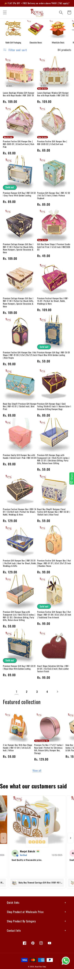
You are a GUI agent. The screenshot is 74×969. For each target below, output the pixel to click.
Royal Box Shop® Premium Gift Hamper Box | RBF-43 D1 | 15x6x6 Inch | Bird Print (20, 406)
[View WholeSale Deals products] (58, 28)
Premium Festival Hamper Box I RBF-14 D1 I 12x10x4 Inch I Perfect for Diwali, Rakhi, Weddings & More (19, 512)
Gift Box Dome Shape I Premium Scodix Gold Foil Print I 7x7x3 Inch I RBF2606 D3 (53, 247)
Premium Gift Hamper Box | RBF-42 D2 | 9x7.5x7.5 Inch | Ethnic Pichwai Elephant (53, 196)
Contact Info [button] (14, 930)
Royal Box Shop (40, 966)
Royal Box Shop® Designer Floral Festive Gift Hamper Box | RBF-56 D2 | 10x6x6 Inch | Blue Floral (53, 512)
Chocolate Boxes (36, 42)
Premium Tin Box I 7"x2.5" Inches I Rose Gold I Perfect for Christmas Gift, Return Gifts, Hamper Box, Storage (48, 749)
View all (37, 770)
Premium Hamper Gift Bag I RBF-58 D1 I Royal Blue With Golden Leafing (19, 667)
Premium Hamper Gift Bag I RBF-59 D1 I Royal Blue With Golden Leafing (53, 353)
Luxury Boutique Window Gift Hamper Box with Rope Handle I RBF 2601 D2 (53, 94)
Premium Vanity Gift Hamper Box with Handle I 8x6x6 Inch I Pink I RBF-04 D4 (20, 456)
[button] (5, 12)
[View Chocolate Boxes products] (35, 28)
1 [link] (16, 691)
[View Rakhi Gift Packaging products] (13, 28)
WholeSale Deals (58, 42)
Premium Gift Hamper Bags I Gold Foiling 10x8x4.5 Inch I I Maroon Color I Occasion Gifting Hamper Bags (54, 406)
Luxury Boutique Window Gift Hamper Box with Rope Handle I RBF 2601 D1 (18, 94)
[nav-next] (70, 838)
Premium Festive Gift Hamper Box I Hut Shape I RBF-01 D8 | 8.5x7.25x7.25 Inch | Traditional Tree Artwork (54, 615)
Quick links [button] (13, 902)
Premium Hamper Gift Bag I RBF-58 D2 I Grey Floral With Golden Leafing (19, 194)
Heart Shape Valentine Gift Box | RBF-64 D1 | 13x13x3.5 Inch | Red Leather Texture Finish (53, 669)
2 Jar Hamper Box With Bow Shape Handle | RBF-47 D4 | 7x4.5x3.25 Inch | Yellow (17, 748)
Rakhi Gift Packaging (13, 42)
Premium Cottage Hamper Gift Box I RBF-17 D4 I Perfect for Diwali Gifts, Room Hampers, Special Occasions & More (18, 302)
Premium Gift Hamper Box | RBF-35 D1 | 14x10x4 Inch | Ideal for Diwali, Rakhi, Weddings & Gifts (20, 563)
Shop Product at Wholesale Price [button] (25, 912)
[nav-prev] (3, 838)
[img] (37, 842)
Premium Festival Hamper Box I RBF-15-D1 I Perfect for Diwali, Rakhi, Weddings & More (52, 301)
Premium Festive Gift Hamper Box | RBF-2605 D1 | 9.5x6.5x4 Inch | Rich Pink (18, 144)
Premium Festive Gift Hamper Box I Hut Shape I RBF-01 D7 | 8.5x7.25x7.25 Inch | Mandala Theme (54, 563)
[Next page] (57, 691)
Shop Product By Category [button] (21, 921)
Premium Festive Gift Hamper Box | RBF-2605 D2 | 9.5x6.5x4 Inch (52, 142)
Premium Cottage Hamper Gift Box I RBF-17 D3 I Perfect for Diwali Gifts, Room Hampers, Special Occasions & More (18, 248)
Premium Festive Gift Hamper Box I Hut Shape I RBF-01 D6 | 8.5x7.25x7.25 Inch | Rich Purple (20, 355)
